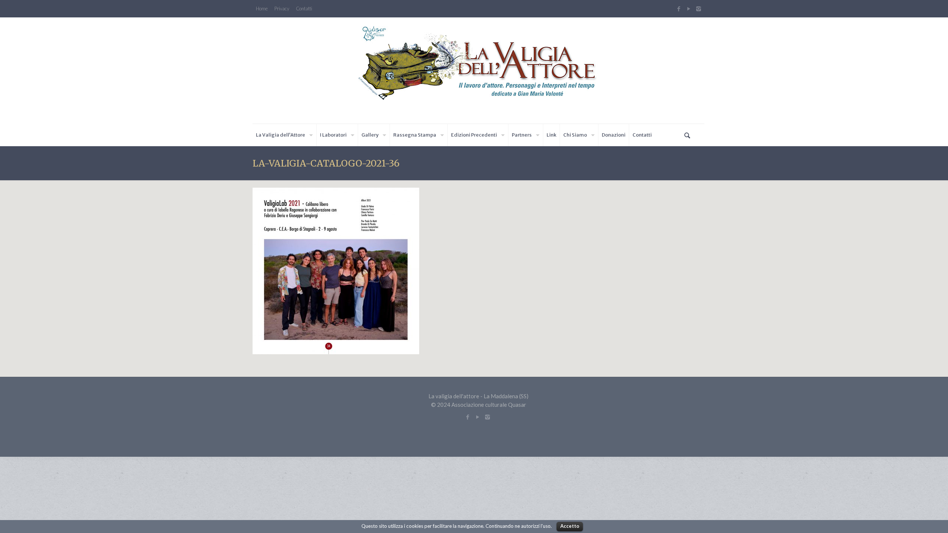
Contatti (304, 8)
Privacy (281, 8)
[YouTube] (688, 8)
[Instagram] (699, 8)
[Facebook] (678, 8)
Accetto (569, 526)
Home (262, 8)
